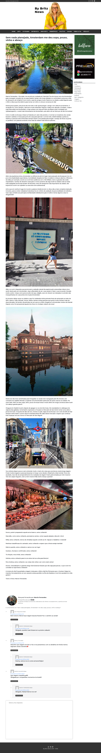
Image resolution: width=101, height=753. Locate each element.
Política (76, 95)
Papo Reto (77, 92)
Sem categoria (78, 97)
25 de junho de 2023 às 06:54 (22, 690)
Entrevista (77, 90)
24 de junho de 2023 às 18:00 (18, 673)
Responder (14, 619)
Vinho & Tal (77, 101)
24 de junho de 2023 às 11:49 (22, 628)
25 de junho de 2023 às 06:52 (22, 659)
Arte (75, 84)
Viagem (76, 99)
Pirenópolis (77, 93)
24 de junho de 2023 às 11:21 (17, 614)
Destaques (77, 88)
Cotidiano (77, 86)
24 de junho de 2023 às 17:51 (17, 643)
